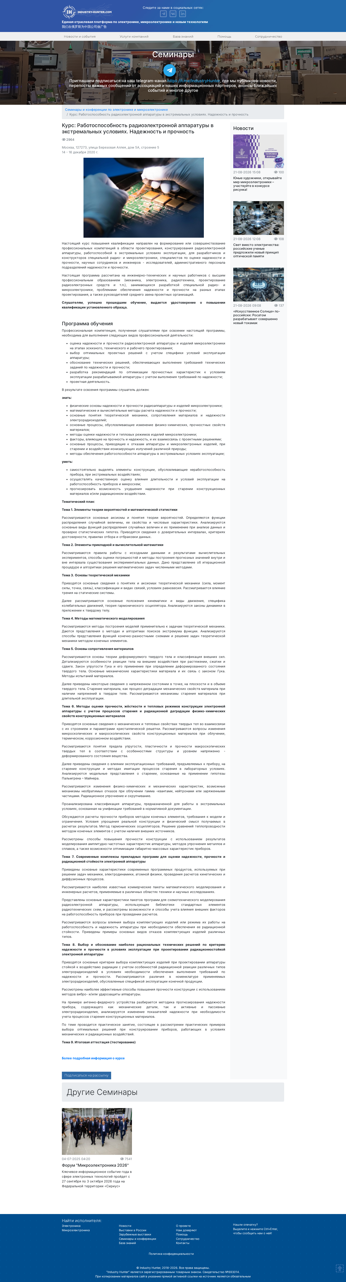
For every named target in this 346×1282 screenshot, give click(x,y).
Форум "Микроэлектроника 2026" (95, 1165)
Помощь (224, 36)
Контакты (182, 1243)
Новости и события (80, 36)
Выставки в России (132, 1230)
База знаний (183, 36)
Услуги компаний (134, 36)
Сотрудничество (268, 36)
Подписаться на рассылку (86, 1075)
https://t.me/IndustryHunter (193, 80)
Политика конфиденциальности (171, 1253)
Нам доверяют (186, 1230)
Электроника (71, 1225)
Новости (243, 128)
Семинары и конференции (137, 1238)
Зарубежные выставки (135, 1234)
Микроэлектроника (76, 1230)
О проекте (183, 1225)
